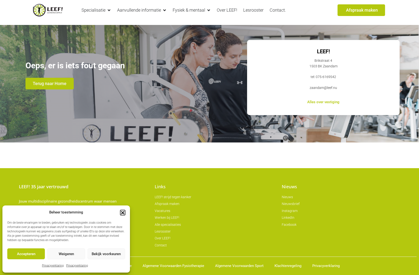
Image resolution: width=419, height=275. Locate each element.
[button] (122, 212)
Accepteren (26, 254)
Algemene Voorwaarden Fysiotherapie (173, 266)
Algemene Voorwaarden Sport (239, 266)
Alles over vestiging (323, 102)
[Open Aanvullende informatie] (164, 10)
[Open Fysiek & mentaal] (208, 10)
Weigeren (66, 254)
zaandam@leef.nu (323, 88)
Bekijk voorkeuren (106, 254)
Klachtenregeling (287, 266)
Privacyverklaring (53, 265)
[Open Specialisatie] (109, 10)
